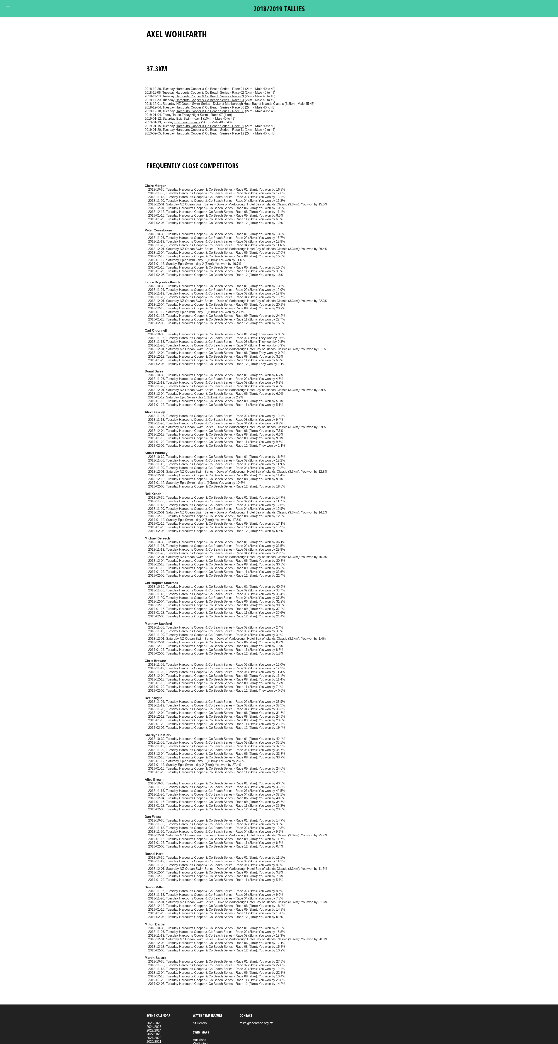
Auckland (199, 1040)
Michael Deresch (157, 538)
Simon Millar (154, 887)
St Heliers (200, 1023)
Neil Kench (153, 494)
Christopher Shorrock (161, 583)
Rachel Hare (154, 854)
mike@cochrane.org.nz (256, 1023)
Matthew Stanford (158, 623)
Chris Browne (155, 661)
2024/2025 (153, 1026)
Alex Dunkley (155, 412)
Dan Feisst (153, 816)
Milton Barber (155, 924)
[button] (7, 7)
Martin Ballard (155, 958)
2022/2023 (153, 1034)
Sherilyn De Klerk (158, 735)
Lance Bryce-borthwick (162, 282)
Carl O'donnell (156, 330)
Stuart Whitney (156, 453)
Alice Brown (154, 779)
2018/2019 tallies (279, 8)
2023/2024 (153, 1030)
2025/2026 (153, 1023)
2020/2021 (153, 1041)
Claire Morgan (155, 186)
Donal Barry (154, 371)
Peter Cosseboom (158, 230)
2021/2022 (153, 1038)
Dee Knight (153, 698)
